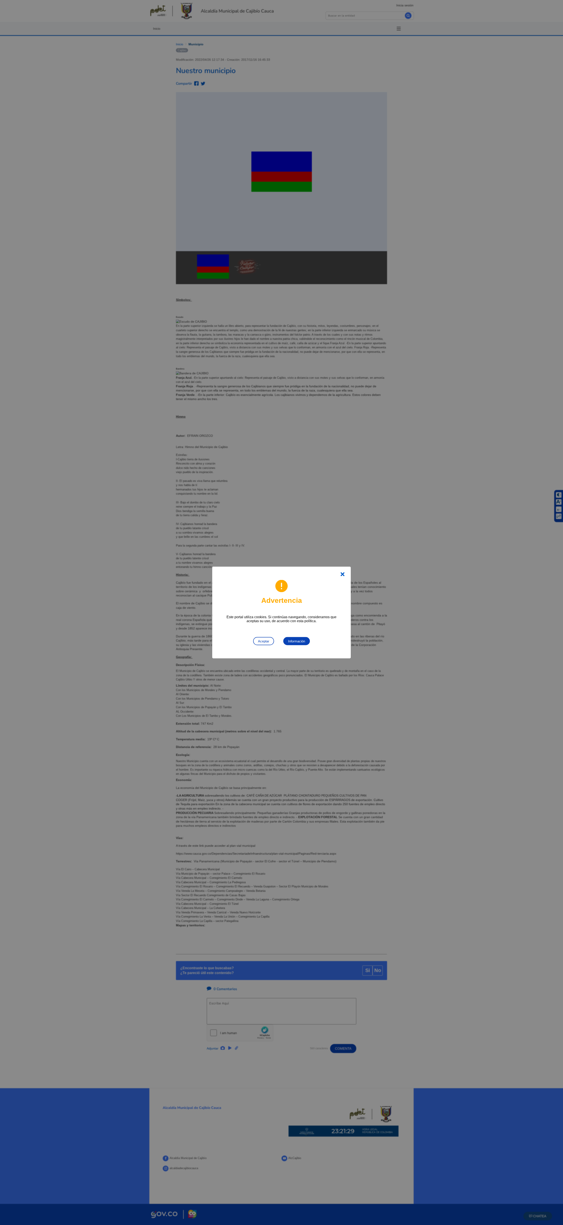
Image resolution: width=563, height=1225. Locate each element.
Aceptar (263, 641)
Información (296, 641)
